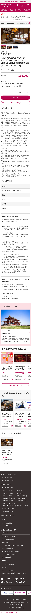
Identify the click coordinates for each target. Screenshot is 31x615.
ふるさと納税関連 (7, 523)
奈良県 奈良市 (6, 54)
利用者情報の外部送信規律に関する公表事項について (16, 602)
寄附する (15, 97)
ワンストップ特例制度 (8, 564)
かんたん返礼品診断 (7, 548)
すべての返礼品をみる (15, 385)
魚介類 (10, 490)
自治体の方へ (22, 582)
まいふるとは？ (6, 542)
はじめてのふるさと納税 (8, 536)
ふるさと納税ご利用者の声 (9, 554)
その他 (26, 505)
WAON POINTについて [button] (20, 86)
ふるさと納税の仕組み (8, 539)
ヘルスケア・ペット (8, 505)
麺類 (23, 495)
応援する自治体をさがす (4, 10)
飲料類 (10, 495)
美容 (12, 500)
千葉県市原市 (18, 426)
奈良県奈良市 (5, 379)
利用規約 (25, 599)
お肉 (4, 490)
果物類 (5, 493)
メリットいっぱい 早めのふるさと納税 (12, 545)
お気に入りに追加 (29, 332)
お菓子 (17, 495)
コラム (3, 519)
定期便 (19, 505)
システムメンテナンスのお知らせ (18, 16)
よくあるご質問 (6, 557)
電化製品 (5, 500)
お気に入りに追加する (15, 103)
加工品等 (5, 498)
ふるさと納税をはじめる (27, 10)
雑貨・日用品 (21, 498)
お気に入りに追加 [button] (12, 379)
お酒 (4, 495)
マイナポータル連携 (7, 570)
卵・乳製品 (20, 493)
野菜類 (12, 493)
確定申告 (4, 567)
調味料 (13, 498)
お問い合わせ (8, 582)
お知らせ (21, 578)
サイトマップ (9, 599)
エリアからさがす (7, 477)
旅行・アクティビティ (9, 503)
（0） (12, 70)
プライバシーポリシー (15, 604)
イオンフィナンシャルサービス (15, 607)
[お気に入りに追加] (29, 332)
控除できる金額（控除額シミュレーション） (14, 573)
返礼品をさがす (11, 10)
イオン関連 (5, 526)
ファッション (20, 500)
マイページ (7, 578)
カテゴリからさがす (7, 487)
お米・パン (19, 490)
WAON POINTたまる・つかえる (10, 551)
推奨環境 (17, 599)
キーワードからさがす (8, 480)
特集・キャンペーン (19, 10)
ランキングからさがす (8, 508)
